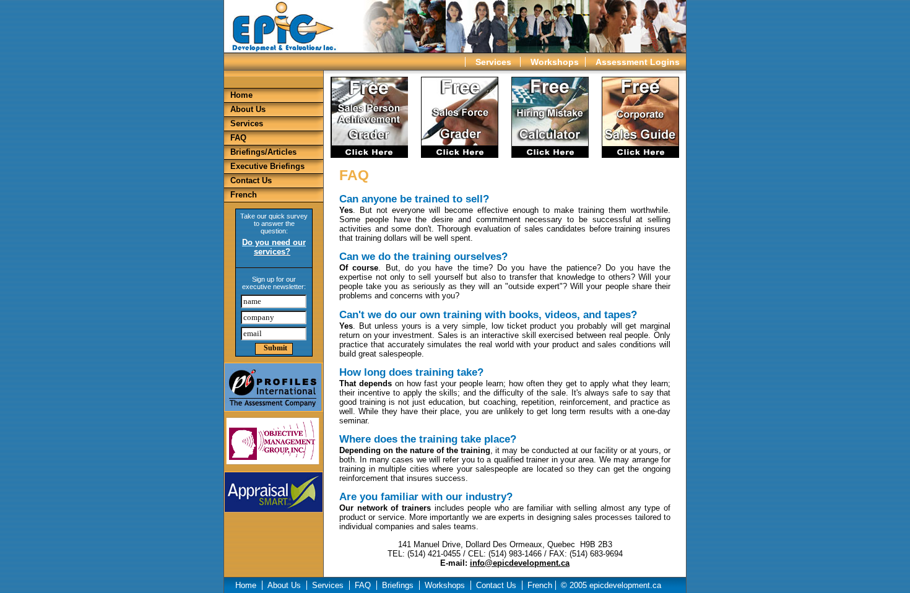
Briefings (399, 585)
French (243, 194)
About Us (248, 109)
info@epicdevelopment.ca (520, 563)
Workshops (555, 62)
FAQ (238, 137)
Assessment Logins (638, 62)
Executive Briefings (267, 166)
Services (494, 62)
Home (241, 95)
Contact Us (251, 180)
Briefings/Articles (263, 152)
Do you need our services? (274, 247)
